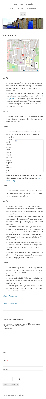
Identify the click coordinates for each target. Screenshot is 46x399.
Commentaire (7, 329)
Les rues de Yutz (23, 4)
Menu (23, 14)
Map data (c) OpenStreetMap (33, 70)
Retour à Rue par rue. (10, 296)
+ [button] (36, 63)
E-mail (5, 361)
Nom (5, 352)
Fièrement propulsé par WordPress (13, 395)
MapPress (26, 70)
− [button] (36, 67)
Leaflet (22, 70)
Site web (5, 369)
